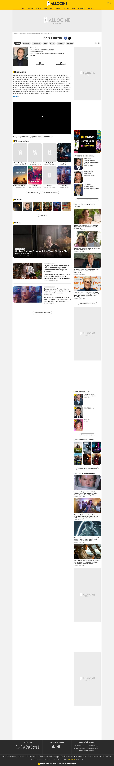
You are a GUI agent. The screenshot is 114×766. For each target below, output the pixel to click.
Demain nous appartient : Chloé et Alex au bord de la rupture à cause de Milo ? (87, 248)
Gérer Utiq (108, 756)
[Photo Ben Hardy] (17, 206)
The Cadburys (35, 163)
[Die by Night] (50, 152)
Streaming (48, 8)
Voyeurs (64, 185)
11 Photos (42, 215)
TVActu (57, 8)
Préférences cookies (55, 756)
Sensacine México (84, 750)
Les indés (81, 8)
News (22, 8)
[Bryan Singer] (78, 164)
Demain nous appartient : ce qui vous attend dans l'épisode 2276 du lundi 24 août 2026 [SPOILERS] (86, 227)
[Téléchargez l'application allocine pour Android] (59, 746)
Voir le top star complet (87, 435)
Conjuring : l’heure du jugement (64, 163)
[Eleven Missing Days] (20, 152)
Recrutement (21, 756)
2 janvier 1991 (40, 53)
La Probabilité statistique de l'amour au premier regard (20, 185)
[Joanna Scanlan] (78, 177)
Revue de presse (78, 756)
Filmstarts (77, 745)
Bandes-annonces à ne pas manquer (87, 468)
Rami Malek (87, 184)
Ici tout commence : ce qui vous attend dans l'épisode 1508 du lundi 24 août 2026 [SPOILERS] (86, 271)
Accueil (15, 33)
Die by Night (50, 163)
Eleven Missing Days (20, 163)
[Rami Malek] (78, 190)
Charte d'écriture (88, 756)
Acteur (36, 48)
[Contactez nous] (37, 747)
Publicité (28, 756)
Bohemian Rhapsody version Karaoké (91, 163)
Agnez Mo (87, 419)
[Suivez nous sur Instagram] (28, 747)
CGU (32, 756)
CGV (36, 756)
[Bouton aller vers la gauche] (96, 43)
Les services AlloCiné (99, 756)
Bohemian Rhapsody (89, 160)
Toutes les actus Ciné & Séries (87, 303)
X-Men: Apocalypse (89, 165)
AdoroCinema (92, 748)
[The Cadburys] (35, 152)
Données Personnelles (67, 756)
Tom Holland (87, 407)
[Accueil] (57, 3)
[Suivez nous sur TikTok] (33, 747)
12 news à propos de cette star (42, 312)
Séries (38, 8)
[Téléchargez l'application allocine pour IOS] (54, 746)
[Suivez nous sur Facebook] (18, 747)
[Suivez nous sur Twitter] (23, 747)
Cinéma (30, 8)
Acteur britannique (31, 33)
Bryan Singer (87, 158)
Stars (20, 33)
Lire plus (16, 96)
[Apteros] (50, 175)
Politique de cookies (44, 756)
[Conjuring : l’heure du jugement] (64, 152)
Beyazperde (77, 748)
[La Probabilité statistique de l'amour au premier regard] (20, 175)
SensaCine (91, 745)
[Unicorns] (35, 175)
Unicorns (35, 185)
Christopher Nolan (89, 394)
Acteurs (24, 33)
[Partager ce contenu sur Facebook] (65, 38)
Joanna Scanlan (88, 171)
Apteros (49, 185)
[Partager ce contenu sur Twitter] (69, 38)
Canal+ (90, 8)
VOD (73, 8)
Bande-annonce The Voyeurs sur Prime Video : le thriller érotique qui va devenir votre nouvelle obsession (57, 292)
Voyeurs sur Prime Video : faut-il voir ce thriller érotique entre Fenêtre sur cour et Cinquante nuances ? (56, 269)
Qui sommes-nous (11, 756)
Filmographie (21, 141)
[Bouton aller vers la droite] (99, 43)
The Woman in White (89, 175)
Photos (18, 199)
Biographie (20, 72)
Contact (4, 756)
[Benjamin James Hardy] (20, 56)
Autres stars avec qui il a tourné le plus (87, 200)
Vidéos (66, 8)
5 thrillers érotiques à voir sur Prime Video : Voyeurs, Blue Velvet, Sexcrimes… (41, 252)
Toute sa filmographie (32, 192)
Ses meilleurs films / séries (50, 192)
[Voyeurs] (64, 175)
